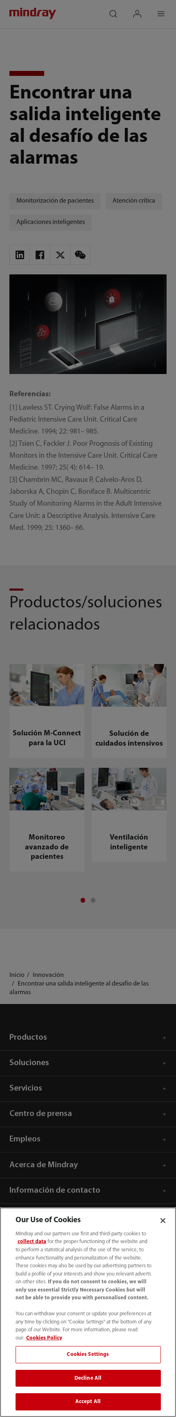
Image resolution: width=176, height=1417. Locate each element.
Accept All (88, 1401)
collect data (32, 1241)
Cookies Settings (88, 1354)
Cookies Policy (44, 1338)
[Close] (163, 1221)
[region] (88, 1312)
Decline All (88, 1378)
